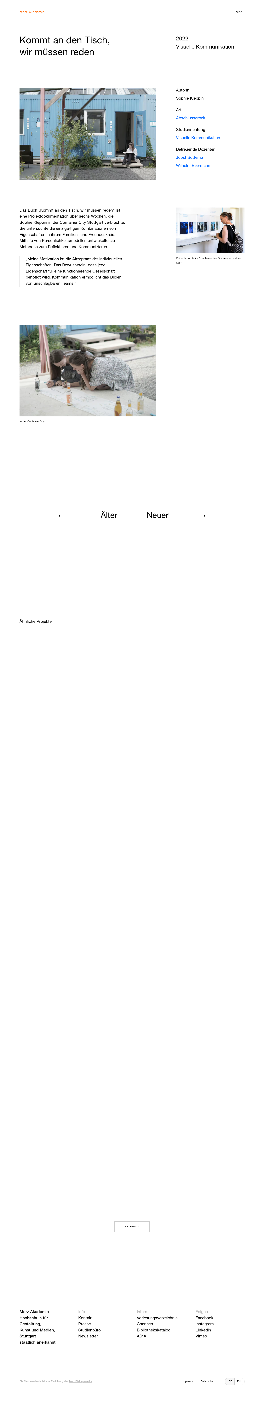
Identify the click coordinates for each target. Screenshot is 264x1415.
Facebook (204, 1318)
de (230, 1381)
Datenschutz (208, 1381)
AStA (141, 1336)
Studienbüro (89, 1330)
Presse (84, 1324)
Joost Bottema (189, 158)
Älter (109, 516)
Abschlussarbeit (190, 118)
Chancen (145, 1324)
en (238, 1381)
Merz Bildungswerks (80, 1381)
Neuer (158, 516)
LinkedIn (203, 1330)
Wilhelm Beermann (193, 166)
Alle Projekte (132, 1226)
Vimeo (201, 1336)
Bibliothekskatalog (153, 1330)
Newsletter (88, 1336)
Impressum (188, 1381)
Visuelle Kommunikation (198, 138)
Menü (240, 12)
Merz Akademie (32, 12)
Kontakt (85, 1318)
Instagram (205, 1324)
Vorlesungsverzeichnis (157, 1318)
